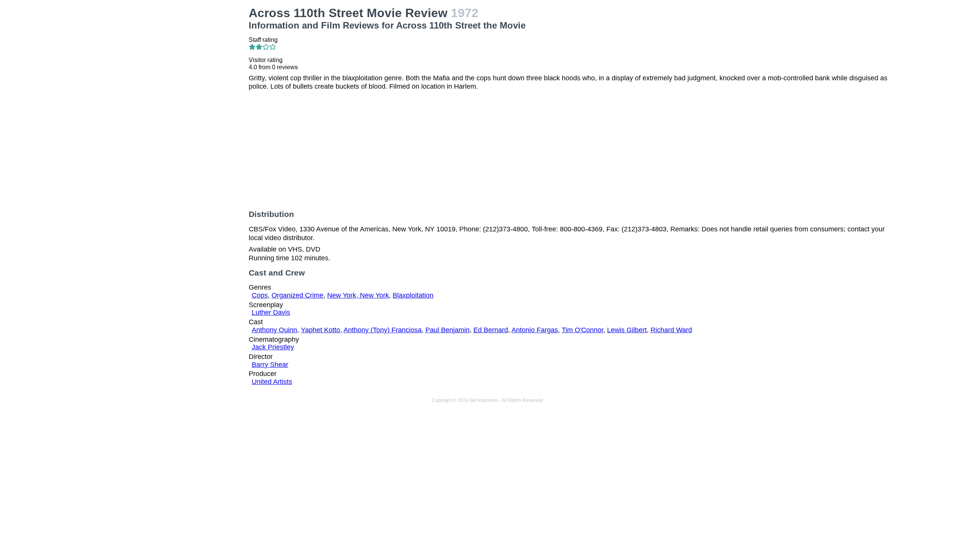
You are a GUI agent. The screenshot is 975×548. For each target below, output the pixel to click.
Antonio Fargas (534, 330)
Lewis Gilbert (627, 330)
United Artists (272, 382)
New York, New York (358, 295)
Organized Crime (297, 295)
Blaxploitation (413, 295)
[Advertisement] (166, 59)
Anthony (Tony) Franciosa (383, 330)
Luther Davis (271, 312)
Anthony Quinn (274, 330)
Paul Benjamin (447, 330)
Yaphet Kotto (320, 330)
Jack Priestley (273, 347)
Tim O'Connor (582, 330)
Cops (260, 295)
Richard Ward (671, 330)
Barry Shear (270, 364)
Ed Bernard (490, 330)
